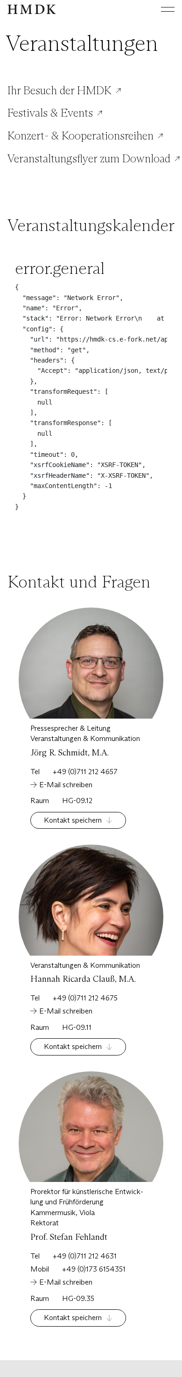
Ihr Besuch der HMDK (59, 90)
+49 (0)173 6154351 (94, 1269)
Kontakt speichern (73, 820)
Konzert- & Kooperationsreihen (80, 135)
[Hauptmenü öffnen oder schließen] (161, 9)
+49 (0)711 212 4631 (85, 1255)
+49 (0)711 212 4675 (85, 997)
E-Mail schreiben (65, 784)
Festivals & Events (50, 112)
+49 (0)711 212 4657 (85, 771)
